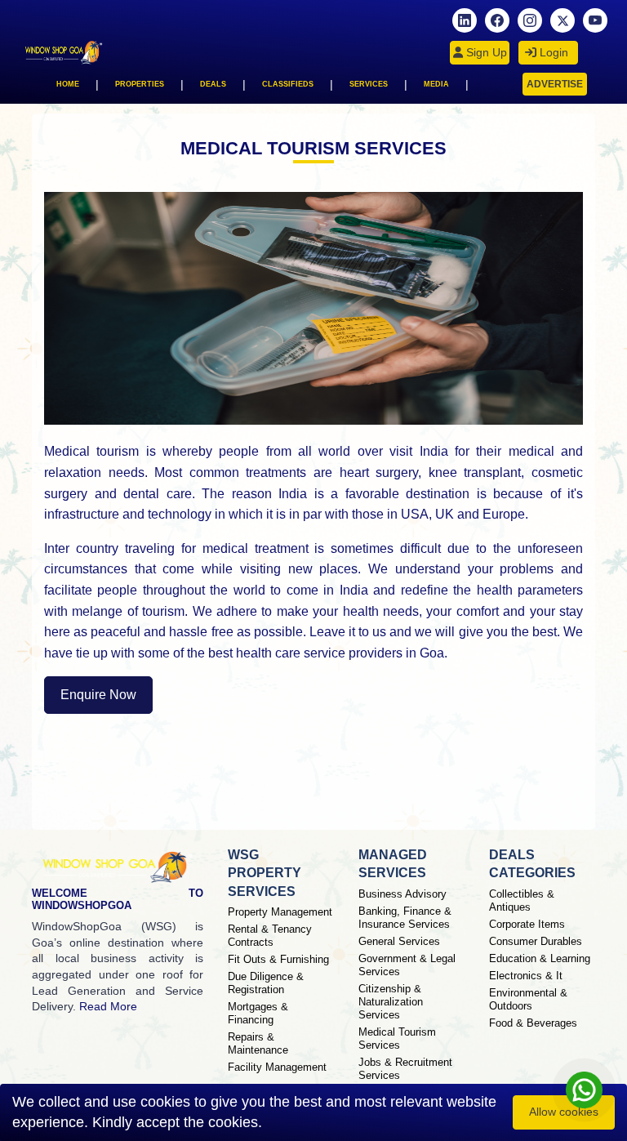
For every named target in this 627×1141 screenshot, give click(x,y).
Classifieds (288, 84)
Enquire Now (98, 695)
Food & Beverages (533, 1023)
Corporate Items (527, 924)
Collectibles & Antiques (521, 900)
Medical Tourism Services (397, 1038)
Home (67, 84)
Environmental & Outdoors (528, 999)
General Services (399, 941)
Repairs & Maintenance (258, 1043)
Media (436, 84)
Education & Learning (539, 958)
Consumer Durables (535, 941)
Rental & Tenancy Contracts (270, 935)
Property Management (280, 912)
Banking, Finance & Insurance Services (404, 917)
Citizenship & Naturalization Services (390, 1002)
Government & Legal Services (407, 965)
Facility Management (277, 1067)
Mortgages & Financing (258, 1013)
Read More (108, 1006)
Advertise (555, 84)
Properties (139, 84)
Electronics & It (526, 975)
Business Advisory (402, 894)
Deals (213, 84)
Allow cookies (563, 1111)
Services (368, 84)
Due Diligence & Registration (266, 983)
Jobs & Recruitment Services (405, 1068)
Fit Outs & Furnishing (278, 959)
